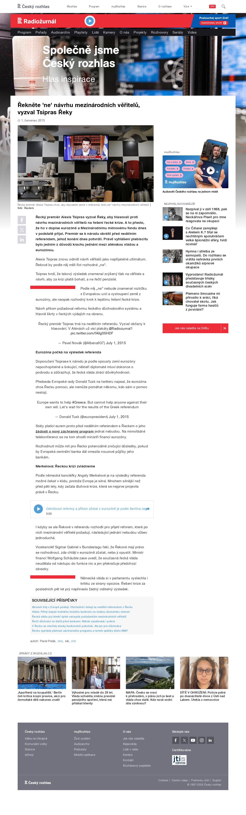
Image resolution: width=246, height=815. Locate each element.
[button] (147, 509)
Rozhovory (159, 32)
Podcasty (80, 749)
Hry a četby (172, 162)
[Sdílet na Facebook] (22, 220)
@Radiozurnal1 (121, 328)
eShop (29, 755)
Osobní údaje (180, 780)
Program (94, 6)
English (217, 780)
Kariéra (127, 755)
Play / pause (38, 508)
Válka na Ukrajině (36, 738)
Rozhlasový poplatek (137, 765)
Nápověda (130, 744)
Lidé (95, 32)
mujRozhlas (118, 6)
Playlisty (81, 32)
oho (60, 641)
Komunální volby (36, 744)
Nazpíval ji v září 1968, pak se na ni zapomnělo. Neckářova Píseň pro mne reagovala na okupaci (206, 215)
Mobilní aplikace (84, 755)
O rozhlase (165, 6)
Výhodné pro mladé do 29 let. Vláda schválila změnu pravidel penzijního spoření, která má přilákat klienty (93, 698)
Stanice (141, 6)
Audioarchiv (60, 32)
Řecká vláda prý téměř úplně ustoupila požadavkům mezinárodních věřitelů (79, 616)
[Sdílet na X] (22, 230)
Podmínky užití (200, 780)
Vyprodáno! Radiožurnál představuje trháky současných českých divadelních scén (204, 280)
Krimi (188, 162)
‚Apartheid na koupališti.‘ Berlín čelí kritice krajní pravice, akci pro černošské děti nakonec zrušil (42, 696)
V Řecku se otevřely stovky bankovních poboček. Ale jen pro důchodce (76, 626)
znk (73, 641)
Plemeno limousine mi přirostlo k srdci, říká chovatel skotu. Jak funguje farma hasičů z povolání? (203, 301)
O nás (124, 32)
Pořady (41, 32)
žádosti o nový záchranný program (65, 431)
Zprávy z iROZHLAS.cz (35, 653)
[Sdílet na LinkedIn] (22, 239)
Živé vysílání (173, 175)
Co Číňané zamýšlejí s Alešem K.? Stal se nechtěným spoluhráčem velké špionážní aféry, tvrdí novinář (206, 236)
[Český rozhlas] (33, 6)
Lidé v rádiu (130, 749)
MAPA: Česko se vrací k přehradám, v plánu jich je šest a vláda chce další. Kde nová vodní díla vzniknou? (150, 698)
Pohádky (171, 168)
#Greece (79, 402)
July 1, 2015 (116, 343)
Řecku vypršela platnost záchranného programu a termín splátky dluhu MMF (80, 630)
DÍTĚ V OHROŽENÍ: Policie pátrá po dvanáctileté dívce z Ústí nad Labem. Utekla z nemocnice (203, 696)
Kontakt (128, 760)
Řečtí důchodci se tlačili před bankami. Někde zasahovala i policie (73, 621)
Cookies (163, 780)
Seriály (178, 32)
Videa (192, 32)
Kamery (109, 32)
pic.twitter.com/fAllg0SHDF (92, 333)
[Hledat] (223, 6)
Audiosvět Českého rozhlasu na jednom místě (190, 191)
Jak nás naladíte (133, 738)
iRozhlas (72, 6)
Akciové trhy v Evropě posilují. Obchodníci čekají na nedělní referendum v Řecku (82, 607)
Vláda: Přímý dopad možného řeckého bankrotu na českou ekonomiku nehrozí (81, 611)
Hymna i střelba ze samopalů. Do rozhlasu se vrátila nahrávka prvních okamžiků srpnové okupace (206, 259)
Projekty (140, 32)
